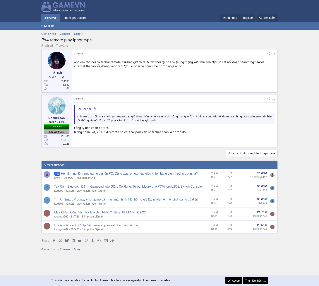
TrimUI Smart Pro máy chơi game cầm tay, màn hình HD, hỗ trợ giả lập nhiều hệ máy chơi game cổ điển (126, 199)
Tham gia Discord (75, 18)
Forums (50, 18)
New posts (47, 26)
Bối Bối (49, 45)
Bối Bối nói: (84, 109)
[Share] (268, 53)
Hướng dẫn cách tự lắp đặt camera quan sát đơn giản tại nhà (96, 225)
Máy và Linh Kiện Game (91, 190)
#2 (273, 98)
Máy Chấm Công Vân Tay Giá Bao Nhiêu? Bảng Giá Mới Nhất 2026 (100, 212)
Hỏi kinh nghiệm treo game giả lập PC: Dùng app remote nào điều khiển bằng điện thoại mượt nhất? (129, 173)
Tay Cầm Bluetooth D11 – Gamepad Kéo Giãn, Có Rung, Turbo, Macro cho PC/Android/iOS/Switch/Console (128, 186)
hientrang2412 (258, 177)
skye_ (58, 177)
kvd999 (58, 190)
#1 (273, 53)
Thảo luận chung (85, 177)
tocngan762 (61, 216)
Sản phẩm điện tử (92, 216)
